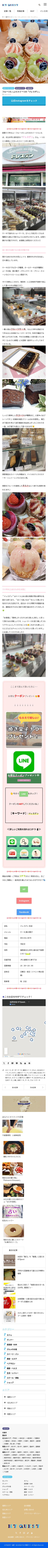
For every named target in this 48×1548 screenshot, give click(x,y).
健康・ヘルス (12, 1368)
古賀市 (32, 1452)
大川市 (6, 1469)
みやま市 (19, 1469)
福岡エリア (11, 1397)
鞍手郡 (12, 1449)
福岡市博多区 (37, 1458)
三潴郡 (40, 1469)
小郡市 (13, 1466)
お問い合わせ (29, 1509)
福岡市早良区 (19, 1460)
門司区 (15, 1438)
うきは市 (28, 1466)
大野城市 (14, 1455)
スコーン (14, 1078)
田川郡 (6, 1449)
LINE (24, 794)
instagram (24, 900)
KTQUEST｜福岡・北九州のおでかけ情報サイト (18, 1545)
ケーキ (27, 1080)
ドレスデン (12, 1073)
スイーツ (8, 1070)
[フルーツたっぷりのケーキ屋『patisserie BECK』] (35, 1087)
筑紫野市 (7, 1455)
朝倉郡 (39, 1460)
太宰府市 (22, 1455)
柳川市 (12, 1469)
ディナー (10, 1340)
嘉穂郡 (38, 1446)
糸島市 (29, 1455)
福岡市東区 (36, 1455)
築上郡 (12, 1444)
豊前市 (4, 1435)
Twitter (16, 1533)
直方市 (13, 1446)
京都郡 (6, 1444)
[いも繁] (13, 1087)
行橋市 (4, 1433)
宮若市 (26, 1452)
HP (24, 889)
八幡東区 (37, 1438)
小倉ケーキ (20, 1080)
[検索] (39, 4)
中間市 (20, 1441)
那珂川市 (7, 1463)
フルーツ (31, 1075)
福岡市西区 (7, 1458)
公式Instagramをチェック (24, 100)
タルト (34, 1070)
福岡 (25, 1075)
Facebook (24, 912)
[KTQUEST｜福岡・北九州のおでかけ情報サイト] (10, 5)
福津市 (19, 1452)
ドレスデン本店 (31, 1073)
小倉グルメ (22, 1078)
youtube (32, 1533)
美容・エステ (12, 1358)
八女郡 (6, 1472)
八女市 (35, 1466)
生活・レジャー (13, 1373)
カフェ (9, 1335)
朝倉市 (38, 1452)
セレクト (5, 1481)
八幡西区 (7, 1441)
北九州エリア (20, 88)
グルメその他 (12, 1349)
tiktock (28, 1533)
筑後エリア (11, 1408)
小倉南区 (29, 1438)
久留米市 (20, 1466)
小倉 (14, 1080)
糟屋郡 (33, 1460)
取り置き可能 (19, 1075)
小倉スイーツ (21, 1073)
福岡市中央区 (26, 1458)
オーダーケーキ (17, 1070)
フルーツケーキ (35, 1080)
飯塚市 (26, 1446)
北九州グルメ (38, 1078)
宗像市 (13, 1452)
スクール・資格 (13, 1378)
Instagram (24, 1533)
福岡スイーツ (27, 1070)
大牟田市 (27, 1469)
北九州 (39, 1073)
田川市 (19, 1446)
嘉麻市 (32, 1446)
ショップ (10, 1382)
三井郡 (33, 1469)
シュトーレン (38, 1075)
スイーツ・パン (8, 88)
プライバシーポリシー (32, 1513)
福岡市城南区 (8, 1460)
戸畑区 (18, 1444)
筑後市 (41, 1466)
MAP (28, 953)
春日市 (27, 1460)
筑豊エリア (11, 1414)
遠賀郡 (38, 1441)
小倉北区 (29, 88)
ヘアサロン (11, 1363)
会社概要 (27, 1505)
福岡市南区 (16, 1458)
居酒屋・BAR (12, 1344)
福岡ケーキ (30, 1078)
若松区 (14, 1441)
